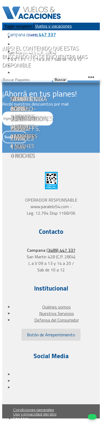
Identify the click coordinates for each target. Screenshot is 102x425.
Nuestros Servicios (56, 313)
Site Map (21, 418)
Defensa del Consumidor (56, 320)
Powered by (78, 423)
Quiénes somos (56, 307)
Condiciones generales (33, 410)
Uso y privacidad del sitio (35, 414)
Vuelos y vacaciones (53, 26)
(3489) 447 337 (61, 250)
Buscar (60, 80)
